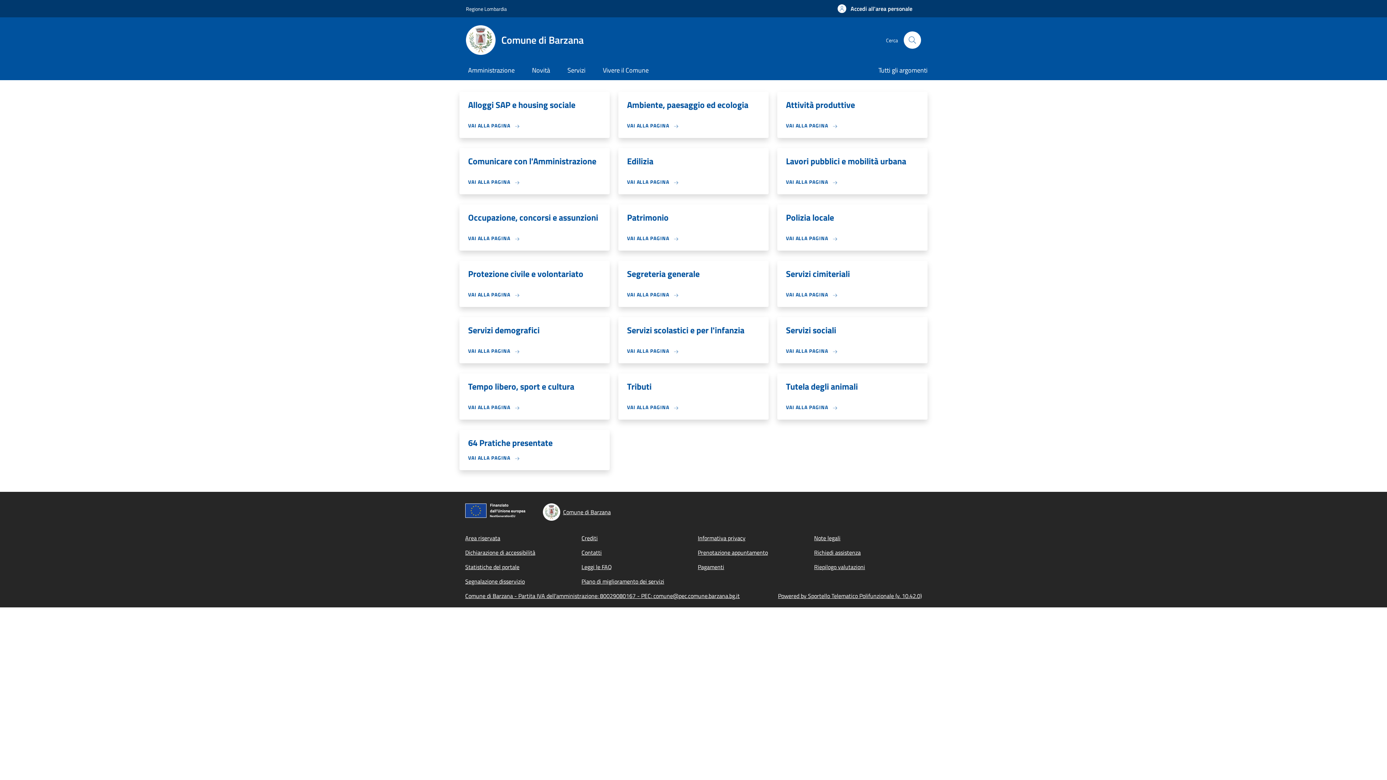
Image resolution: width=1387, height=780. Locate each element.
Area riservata (482, 538)
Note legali (827, 538)
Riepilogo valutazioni (839, 567)
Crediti (590, 538)
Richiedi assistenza (837, 552)
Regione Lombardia (486, 9)
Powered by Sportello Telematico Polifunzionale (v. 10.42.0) (850, 596)
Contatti (592, 552)
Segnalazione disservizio (495, 581)
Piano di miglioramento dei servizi (623, 581)
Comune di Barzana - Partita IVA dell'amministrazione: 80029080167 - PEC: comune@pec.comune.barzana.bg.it (602, 596)
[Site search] (912, 40)
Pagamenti (711, 567)
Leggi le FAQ (597, 567)
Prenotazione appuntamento (733, 552)
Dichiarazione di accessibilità (500, 552)
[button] (875, 8)
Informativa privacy (722, 538)
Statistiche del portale (492, 567)
